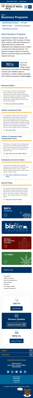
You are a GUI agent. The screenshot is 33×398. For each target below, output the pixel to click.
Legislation (7, 276)
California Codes (9, 278)
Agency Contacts (16, 341)
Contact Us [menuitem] (16, 382)
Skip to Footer (23, 1)
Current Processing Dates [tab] (22, 25)
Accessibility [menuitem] (16, 380)
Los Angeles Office (9, 286)
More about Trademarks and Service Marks (16, 175)
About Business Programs (13, 34)
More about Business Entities (15, 104)
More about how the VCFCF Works (16, 153)
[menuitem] (8, 371)
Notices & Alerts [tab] (7, 25)
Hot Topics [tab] (24, 22)
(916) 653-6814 (16, 308)
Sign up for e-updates (14, 324)
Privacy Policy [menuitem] (16, 377)
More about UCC (11, 130)
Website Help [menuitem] (16, 378)
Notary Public (8, 282)
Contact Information (10, 288)
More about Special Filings (14, 199)
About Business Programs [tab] (10, 22)
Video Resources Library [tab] (9, 29)
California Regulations (10, 280)
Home (3, 14)
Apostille (6, 284)
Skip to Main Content (12, 1)
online (28, 76)
